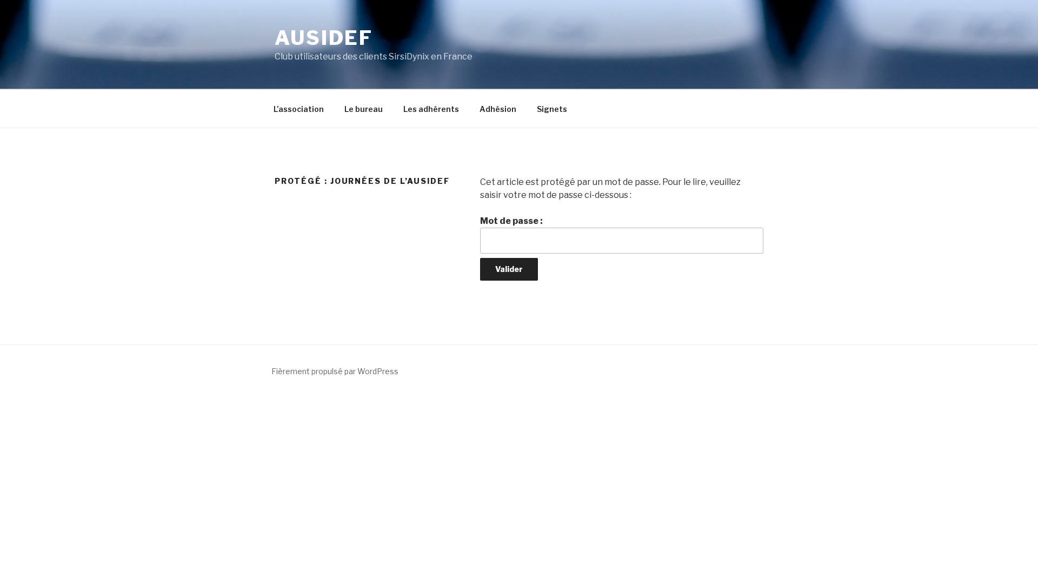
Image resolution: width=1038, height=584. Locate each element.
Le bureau (363, 109)
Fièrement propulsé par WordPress (334, 371)
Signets (552, 109)
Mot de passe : (511, 221)
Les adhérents (431, 109)
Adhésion (498, 109)
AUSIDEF (324, 38)
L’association (299, 109)
